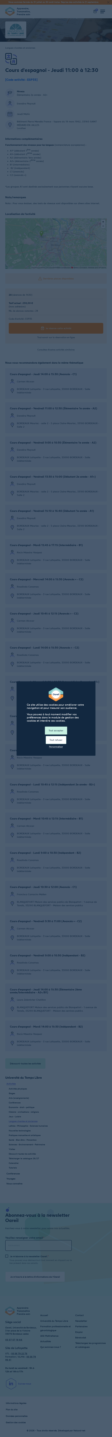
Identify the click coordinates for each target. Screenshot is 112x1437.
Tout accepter (56, 730)
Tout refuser (55, 739)
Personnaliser (56, 746)
